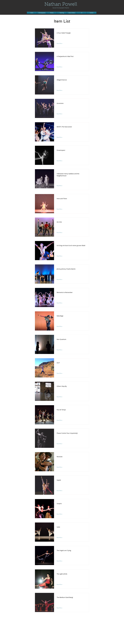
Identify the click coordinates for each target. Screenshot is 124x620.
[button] (61, 43)
